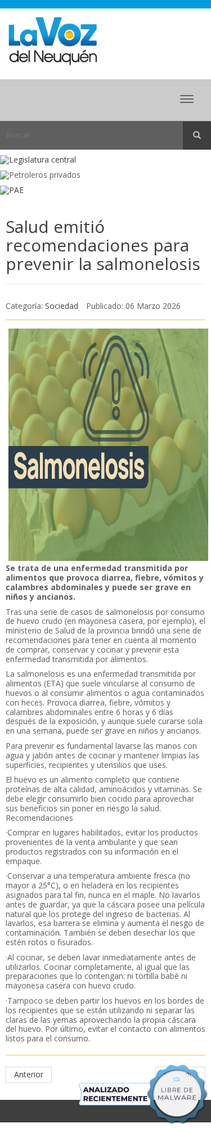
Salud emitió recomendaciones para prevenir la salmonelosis (103, 245)
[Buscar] (197, 136)
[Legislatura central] (105, 160)
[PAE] (105, 190)
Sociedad (61, 305)
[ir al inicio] (52, 40)
